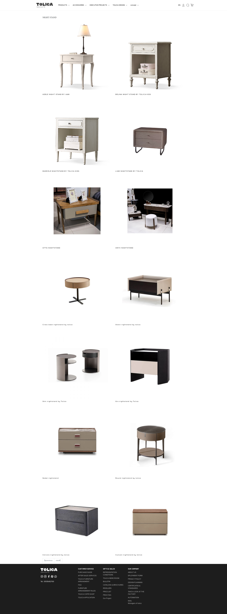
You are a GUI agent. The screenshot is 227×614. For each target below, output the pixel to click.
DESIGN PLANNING (135, 582)
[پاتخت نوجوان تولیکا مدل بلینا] (149, 57)
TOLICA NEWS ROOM (111, 578)
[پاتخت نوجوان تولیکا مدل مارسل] (77, 134)
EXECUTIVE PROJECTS (98, 5)
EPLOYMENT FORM (135, 576)
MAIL (130, 601)
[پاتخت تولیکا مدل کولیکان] (149, 518)
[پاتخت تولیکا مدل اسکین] (77, 364)
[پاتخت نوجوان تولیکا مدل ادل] (77, 57)
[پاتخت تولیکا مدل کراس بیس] (77, 287)
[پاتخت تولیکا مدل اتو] (77, 211)
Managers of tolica (134, 603)
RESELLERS (107, 588)
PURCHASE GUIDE (85, 572)
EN (179, 5)
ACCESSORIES (78, 5)
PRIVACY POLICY (134, 579)
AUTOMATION (133, 597)
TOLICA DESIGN (119, 5)
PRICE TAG (107, 595)
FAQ (79, 585)
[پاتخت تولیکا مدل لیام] (149, 134)
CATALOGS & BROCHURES (113, 585)
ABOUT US (132, 572)
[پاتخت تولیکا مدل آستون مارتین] (149, 287)
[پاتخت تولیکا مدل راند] (149, 441)
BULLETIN (106, 581)
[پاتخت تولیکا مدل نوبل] (77, 441)
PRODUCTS (62, 5)
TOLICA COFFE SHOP (86, 594)
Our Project (107, 598)
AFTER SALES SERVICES (87, 576)
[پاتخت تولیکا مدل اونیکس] (149, 211)
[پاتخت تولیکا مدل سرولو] (77, 518)
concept (133, 5)
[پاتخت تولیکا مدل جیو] (149, 364)
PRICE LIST (107, 592)
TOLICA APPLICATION (86, 597)
